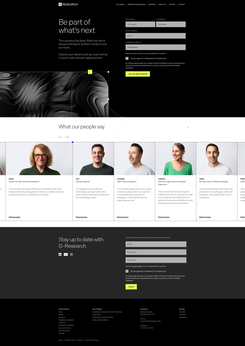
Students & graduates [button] (136, 4)
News (60, 312)
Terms (61, 340)
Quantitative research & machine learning (107, 312)
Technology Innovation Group (102, 317)
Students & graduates (66, 320)
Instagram (182, 317)
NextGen (152, 4)
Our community (64, 331)
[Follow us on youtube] (66, 254)
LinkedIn (182, 312)
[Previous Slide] (60, 137)
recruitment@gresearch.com (150, 321)
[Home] (68, 4)
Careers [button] (172, 4)
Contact (181, 4)
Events (61, 315)
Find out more (14, 217)
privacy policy (137, 53)
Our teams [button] (120, 4)
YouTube (182, 315)
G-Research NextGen (66, 325)
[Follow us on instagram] (71, 254)
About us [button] (162, 4)
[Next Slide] (67, 137)
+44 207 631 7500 (146, 328)
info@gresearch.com (147, 314)
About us (62, 317)
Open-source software (100, 320)
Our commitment (65, 328)
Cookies (80, 340)
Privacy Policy (70, 340)
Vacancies (62, 323)
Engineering (96, 315)
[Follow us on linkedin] (60, 254)
